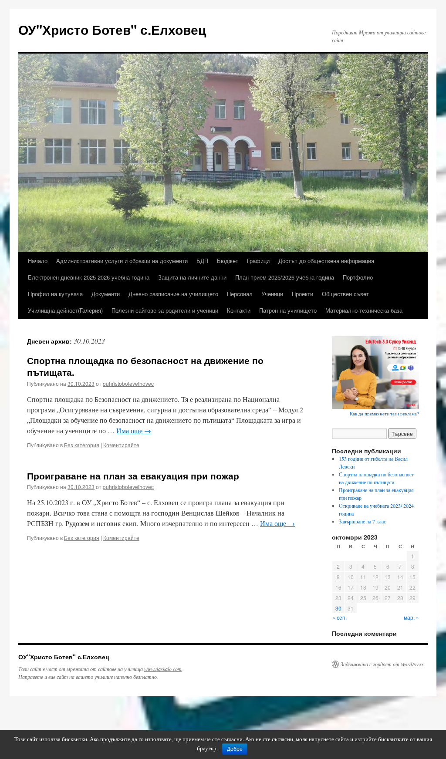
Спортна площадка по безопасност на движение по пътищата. (145, 366)
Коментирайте (121, 445)
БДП (202, 260)
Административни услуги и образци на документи (122, 260)
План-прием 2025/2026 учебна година (284, 277)
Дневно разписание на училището (173, 294)
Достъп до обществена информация (326, 260)
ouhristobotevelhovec (128, 383)
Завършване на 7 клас (362, 521)
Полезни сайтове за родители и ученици (165, 310)
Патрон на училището (288, 310)
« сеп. (339, 617)
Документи (105, 294)
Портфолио (358, 277)
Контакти (238, 310)
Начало (37, 260)
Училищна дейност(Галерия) (65, 310)
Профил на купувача (55, 294)
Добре (235, 749)
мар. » (411, 617)
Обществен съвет (345, 294)
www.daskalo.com (163, 668)
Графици (258, 260)
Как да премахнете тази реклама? (384, 413)
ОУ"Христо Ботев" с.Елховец (112, 29)
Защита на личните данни (192, 277)
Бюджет (227, 260)
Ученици (272, 294)
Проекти (302, 294)
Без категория (81, 445)
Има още (133, 430)
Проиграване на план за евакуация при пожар (133, 475)
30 (338, 608)
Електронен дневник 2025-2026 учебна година (88, 277)
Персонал (240, 294)
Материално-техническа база (363, 310)
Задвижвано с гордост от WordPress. (383, 664)
